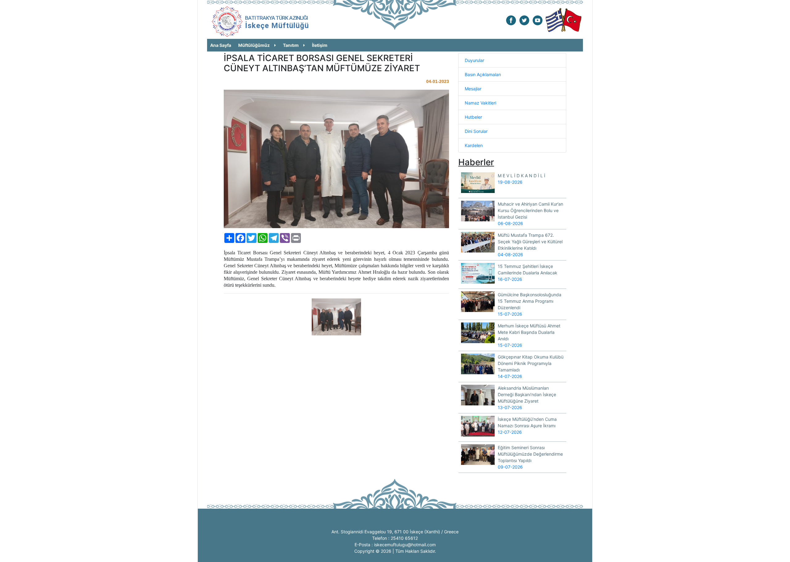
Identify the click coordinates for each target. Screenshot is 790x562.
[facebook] (511, 19)
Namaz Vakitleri (480, 102)
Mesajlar (473, 88)
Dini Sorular (476, 131)
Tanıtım (291, 45)
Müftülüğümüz (254, 45)
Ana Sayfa (220, 45)
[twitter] (524, 19)
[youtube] (537, 19)
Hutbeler (473, 117)
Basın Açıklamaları (483, 74)
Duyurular (474, 60)
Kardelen (474, 145)
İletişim (319, 45)
